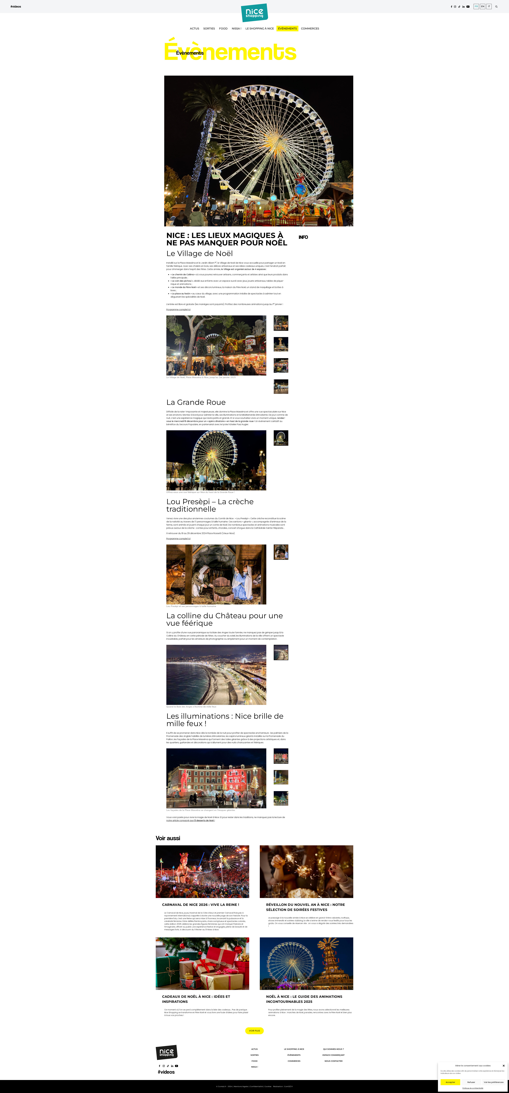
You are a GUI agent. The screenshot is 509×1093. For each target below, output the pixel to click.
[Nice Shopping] (254, 6)
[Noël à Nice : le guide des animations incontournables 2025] (306, 963)
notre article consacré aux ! (190, 820)
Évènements (287, 28)
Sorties (209, 28)
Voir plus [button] (254, 1030)
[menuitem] (281, 323)
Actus (194, 28)
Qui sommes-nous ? (333, 1049)
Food (223, 28)
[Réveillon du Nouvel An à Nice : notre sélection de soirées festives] (306, 871)
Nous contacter (334, 1061)
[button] (503, 1065)
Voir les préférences (494, 1082)
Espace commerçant (333, 1055)
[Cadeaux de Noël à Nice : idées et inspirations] (202, 963)
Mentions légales (241, 1086)
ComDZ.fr (288, 1086)
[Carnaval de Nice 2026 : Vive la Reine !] (202, 871)
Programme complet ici (178, 309)
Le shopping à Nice (259, 28)
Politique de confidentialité (472, 1088)
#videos (16, 6)
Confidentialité (256, 1086)
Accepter (450, 1082)
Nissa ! (236, 28)
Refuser (471, 1082)
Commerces (310, 28)
